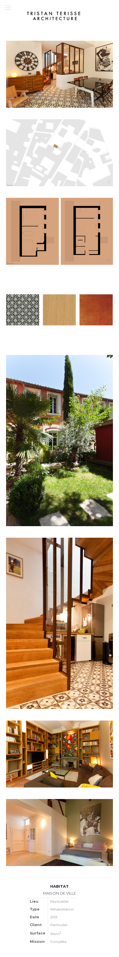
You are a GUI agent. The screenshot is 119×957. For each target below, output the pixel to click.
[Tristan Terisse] (53, 16)
